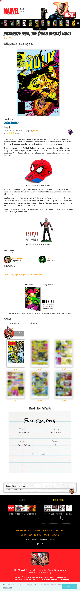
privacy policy (35, 540)
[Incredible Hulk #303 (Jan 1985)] (50, 23)
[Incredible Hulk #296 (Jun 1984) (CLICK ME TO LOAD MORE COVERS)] (7, 23)
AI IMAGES (23, 535)
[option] (7, 23)
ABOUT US (46, 535)
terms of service (43, 540)
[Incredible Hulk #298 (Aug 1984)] (19, 23)
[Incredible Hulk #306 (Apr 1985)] (68, 23)
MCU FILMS (37, 535)
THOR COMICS (60, 530)
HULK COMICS (37, 530)
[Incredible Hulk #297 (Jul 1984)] (13, 23)
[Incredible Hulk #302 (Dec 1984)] (43, 23)
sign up (27, 540)
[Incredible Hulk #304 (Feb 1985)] (56, 23)
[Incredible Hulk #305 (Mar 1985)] (62, 23)
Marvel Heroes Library (29, 570)
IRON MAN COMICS (48, 530)
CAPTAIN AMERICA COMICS (23, 530)
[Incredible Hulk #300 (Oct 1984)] (31, 23)
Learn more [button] (7, 588)
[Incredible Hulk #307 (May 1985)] (74, 23)
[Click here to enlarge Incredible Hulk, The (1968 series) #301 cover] (38, 115)
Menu (5, 1)
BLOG (30, 535)
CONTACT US (55, 535)
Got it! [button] (70, 586)
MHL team (46, 580)
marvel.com (52, 540)
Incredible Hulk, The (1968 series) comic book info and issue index (23, 275)
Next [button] (78, 23)
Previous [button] (2, 23)
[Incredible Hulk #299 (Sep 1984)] (25, 23)
